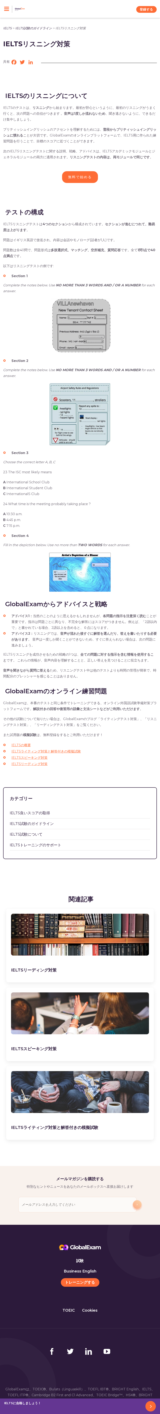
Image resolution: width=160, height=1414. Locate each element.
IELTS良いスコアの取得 (30, 813)
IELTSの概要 (21, 745)
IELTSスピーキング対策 (29, 758)
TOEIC (68, 1310)
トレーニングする (80, 1282)
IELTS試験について (26, 834)
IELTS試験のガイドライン (33, 28)
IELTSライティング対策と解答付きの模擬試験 (46, 751)
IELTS (7, 28)
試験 (80, 1260)
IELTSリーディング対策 (29, 764)
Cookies (90, 1310)
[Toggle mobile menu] (8, 9)
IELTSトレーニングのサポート (35, 845)
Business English (80, 1271)
